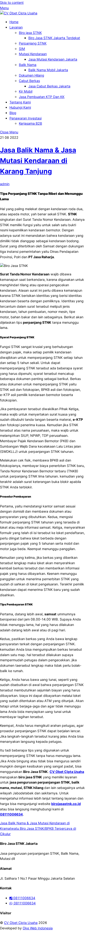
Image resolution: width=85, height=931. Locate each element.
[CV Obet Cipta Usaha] (18, 13)
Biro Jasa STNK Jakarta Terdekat (54, 38)
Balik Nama (27, 65)
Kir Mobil (25, 91)
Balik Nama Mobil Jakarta (48, 70)
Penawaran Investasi (25, 118)
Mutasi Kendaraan (33, 54)
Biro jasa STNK (30, 33)
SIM (22, 49)
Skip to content (12, 2)
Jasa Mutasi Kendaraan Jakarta (52, 59)
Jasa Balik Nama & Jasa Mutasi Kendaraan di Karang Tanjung (38, 161)
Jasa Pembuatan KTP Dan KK (41, 97)
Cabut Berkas (29, 81)
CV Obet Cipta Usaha (21, 923)
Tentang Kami (20, 102)
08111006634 (11, 814)
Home (13, 22)
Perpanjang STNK (33, 43)
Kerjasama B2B (30, 123)
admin (4, 184)
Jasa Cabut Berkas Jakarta (49, 86)
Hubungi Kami (20, 107)
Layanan (16, 27)
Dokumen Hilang (31, 75)
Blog (12, 113)
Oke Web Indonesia (38, 928)
